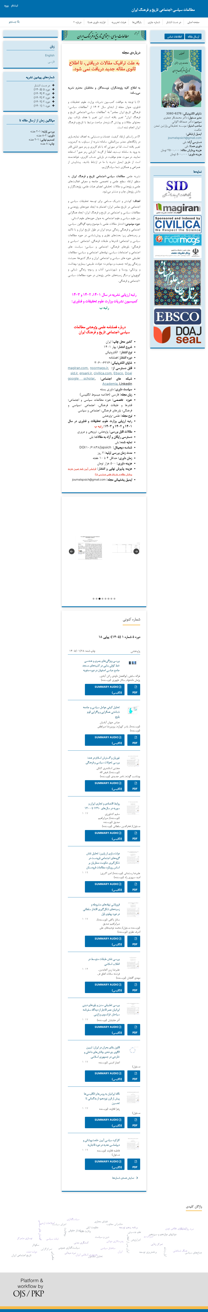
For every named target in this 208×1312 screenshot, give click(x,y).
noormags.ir (99, 368)
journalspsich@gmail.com (185, 137)
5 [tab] (105, 599)
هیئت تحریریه (119, 22)
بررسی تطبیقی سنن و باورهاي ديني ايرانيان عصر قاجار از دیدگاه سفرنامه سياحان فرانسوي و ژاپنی (101, 1009)
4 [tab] (102, 599)
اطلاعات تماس (174, 36)
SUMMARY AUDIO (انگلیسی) (108, 689)
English (49, 55)
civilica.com (103, 373)
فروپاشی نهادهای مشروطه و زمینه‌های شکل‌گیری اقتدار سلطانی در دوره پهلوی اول (101, 908)
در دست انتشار (173, 22)
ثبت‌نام (14, 5)
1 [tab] (93, 599)
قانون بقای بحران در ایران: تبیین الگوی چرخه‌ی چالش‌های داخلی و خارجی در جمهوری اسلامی (102, 1051)
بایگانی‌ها (136, 22)
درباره (78, 22)
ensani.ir (85, 373)
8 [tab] (114, 599)
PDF (135, 692)
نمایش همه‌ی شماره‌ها (123, 1177)
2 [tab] (97, 599)
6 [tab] (108, 599)
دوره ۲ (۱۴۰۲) (43, 101)
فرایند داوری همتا (96, 22)
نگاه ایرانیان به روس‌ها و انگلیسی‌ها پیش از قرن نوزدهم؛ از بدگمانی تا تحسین (102, 1098)
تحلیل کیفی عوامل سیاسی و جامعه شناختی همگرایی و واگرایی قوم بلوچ (101, 711)
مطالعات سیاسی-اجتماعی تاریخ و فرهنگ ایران (163, 9)
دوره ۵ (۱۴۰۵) (43, 89)
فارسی (51, 61)
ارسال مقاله (193, 36)
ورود (6, 5)
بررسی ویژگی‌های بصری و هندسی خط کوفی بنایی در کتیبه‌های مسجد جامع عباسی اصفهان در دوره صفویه (101, 665)
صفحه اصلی (193, 22)
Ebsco (118, 373)
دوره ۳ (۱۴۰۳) (43, 97)
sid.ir (74, 373)
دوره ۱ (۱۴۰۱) (43, 105)
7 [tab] (111, 599)
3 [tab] (99, 599)
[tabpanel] (86, 548)
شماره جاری (154, 22)
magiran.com (78, 368)
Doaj (128, 373)
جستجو (13, 22)
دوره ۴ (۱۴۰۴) (43, 93)
